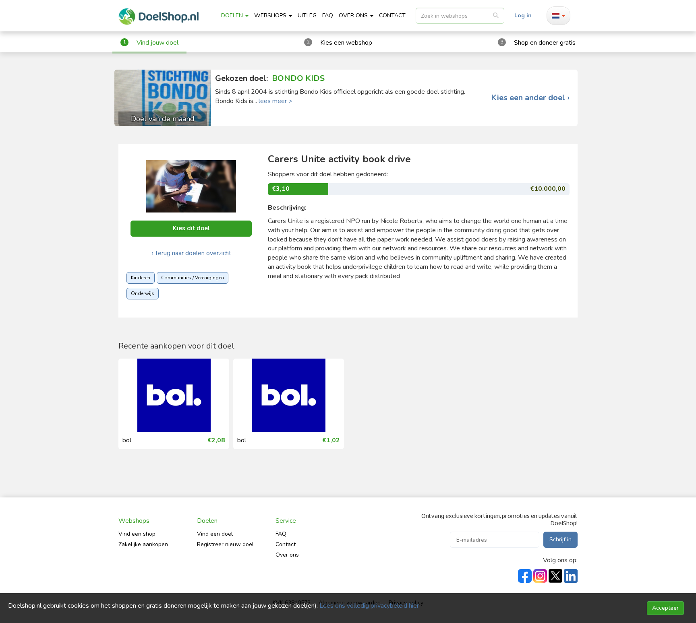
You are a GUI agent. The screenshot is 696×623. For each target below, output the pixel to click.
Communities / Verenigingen (192, 277)
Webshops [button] (271, 15)
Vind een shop (136, 534)
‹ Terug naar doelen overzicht (191, 253)
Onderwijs (142, 293)
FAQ (327, 15)
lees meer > (275, 101)
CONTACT (392, 15)
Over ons (287, 555)
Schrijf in (560, 539)
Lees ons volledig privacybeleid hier (369, 605)
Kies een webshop (346, 42)
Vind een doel (215, 534)
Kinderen (140, 277)
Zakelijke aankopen (143, 544)
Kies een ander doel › (530, 98)
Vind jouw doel (157, 42)
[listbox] (460, 16)
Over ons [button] (354, 15)
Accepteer (665, 608)
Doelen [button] (232, 15)
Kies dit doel (191, 228)
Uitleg (307, 15)
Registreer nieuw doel (225, 544)
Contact (286, 544)
